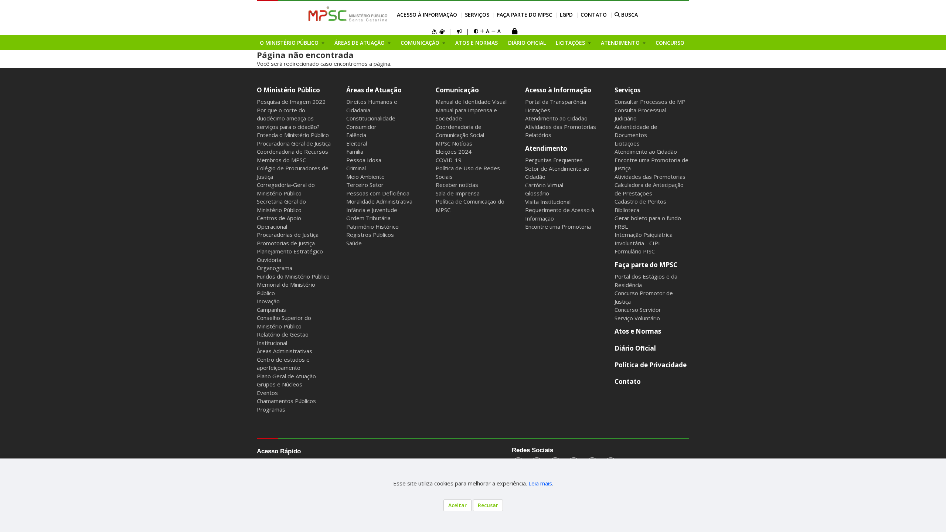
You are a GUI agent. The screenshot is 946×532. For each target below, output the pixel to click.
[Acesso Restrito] (514, 32)
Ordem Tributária (368, 218)
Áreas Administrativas (284, 351)
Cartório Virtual (544, 185)
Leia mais (540, 483)
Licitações (537, 110)
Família (354, 151)
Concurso (670, 42)
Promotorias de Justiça (286, 243)
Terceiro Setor (365, 184)
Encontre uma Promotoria (558, 226)
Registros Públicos (370, 234)
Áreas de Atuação (374, 90)
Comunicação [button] (421, 42)
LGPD (566, 14)
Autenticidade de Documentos (636, 131)
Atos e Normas (476, 42)
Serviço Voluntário (637, 318)
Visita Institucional (548, 201)
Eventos (267, 392)
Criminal (356, 168)
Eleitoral (356, 143)
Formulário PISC (635, 251)
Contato (594, 14)
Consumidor (361, 126)
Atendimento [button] (621, 42)
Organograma (274, 268)
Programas (271, 409)
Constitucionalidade (370, 118)
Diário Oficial (527, 42)
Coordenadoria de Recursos (292, 151)
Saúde (354, 243)
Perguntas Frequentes (554, 160)
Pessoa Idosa (363, 160)
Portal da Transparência (555, 101)
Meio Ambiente (365, 176)
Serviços (477, 14)
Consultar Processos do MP (650, 101)
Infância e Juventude (371, 210)
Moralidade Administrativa (379, 201)
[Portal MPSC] (351, 14)
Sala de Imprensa (458, 193)
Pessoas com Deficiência (377, 193)
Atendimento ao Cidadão (556, 118)
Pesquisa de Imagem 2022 (291, 101)
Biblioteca (627, 210)
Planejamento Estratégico (290, 251)
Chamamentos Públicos (286, 401)
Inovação (268, 301)
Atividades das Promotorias (560, 126)
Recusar (488, 505)
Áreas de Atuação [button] (360, 42)
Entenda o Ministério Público (293, 135)
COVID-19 (449, 160)
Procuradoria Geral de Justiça (294, 143)
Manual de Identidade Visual (471, 101)
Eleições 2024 (454, 151)
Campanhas (271, 309)
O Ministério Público (288, 90)
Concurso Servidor (638, 309)
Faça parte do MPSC (524, 14)
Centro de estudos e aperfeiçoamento (283, 364)
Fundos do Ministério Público (293, 276)
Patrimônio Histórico (372, 226)
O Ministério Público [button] (290, 42)
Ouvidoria (269, 259)
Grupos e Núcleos (279, 384)
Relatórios (538, 135)
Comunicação (457, 90)
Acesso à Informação (427, 14)
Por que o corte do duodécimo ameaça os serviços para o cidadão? (288, 118)
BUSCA (629, 14)
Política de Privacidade (651, 365)
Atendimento (546, 148)
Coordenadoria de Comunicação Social (460, 131)
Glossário (537, 193)
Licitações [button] (571, 42)
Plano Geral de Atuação (286, 376)
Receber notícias (457, 184)
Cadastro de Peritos (640, 201)
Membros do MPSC (281, 160)
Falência (356, 135)
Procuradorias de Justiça (288, 234)
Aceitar (457, 505)
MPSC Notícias (454, 143)
